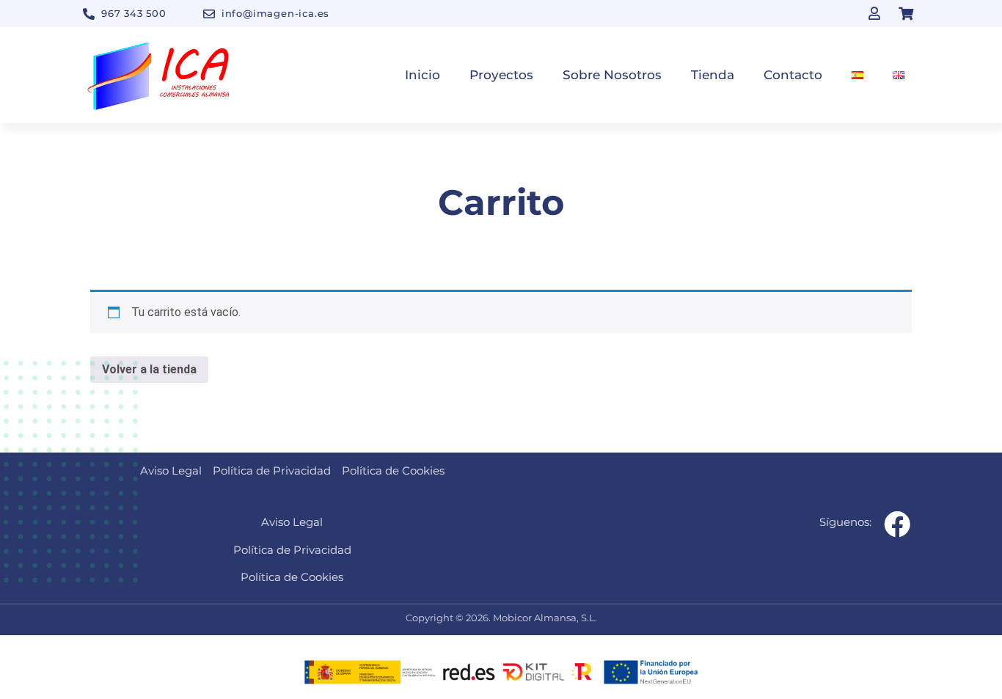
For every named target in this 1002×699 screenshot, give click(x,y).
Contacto (793, 74)
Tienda (712, 74)
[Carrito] (906, 13)
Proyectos (501, 74)
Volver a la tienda (149, 369)
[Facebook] (897, 524)
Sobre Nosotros (612, 74)
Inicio (422, 74)
